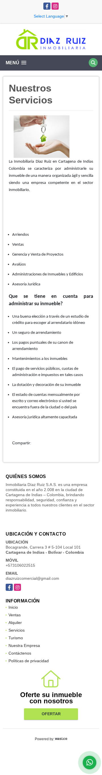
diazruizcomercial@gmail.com (32, 578)
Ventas (14, 615)
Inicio (13, 607)
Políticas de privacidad (28, 661)
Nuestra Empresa (24, 645)
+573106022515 (20, 565)
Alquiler (15, 622)
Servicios (16, 630)
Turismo (15, 638)
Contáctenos (19, 653)
